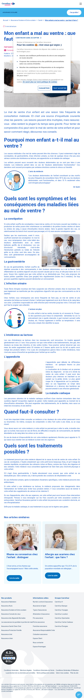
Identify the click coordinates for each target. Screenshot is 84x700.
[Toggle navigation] (80, 4)
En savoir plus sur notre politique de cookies (40, 82)
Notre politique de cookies (45, 673)
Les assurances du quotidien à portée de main (17, 622)
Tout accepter (59, 88)
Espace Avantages (39, 646)
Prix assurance (38, 618)
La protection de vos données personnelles (20, 673)
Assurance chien (7, 638)
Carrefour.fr (59, 602)
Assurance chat (6, 634)
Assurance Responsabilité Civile (44, 630)
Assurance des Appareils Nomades (13, 618)
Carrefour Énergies (61, 626)
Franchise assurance (40, 626)
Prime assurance (39, 622)
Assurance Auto (6, 606)
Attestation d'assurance (41, 614)
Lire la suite (14, 578)
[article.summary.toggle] (78, 694)
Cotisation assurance (40, 634)
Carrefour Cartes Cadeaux (64, 622)
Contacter (10, 50)
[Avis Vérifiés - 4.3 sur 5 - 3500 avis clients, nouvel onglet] (9, 657)
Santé (40, 20)
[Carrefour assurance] (8, 4)
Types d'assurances (40, 610)
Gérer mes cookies (62, 673)
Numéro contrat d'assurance (43, 602)
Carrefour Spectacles (62, 618)
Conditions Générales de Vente (44, 670)
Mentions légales (26, 670)
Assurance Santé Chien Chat (11, 626)
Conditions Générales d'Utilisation (67, 670)
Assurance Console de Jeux (10, 614)
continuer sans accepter (27, 38)
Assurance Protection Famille (11, 630)
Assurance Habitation (8, 602)
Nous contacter (38, 642)
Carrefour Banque (61, 606)
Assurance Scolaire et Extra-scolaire (23, 20)
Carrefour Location (61, 614)
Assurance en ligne (39, 606)
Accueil (5, 20)
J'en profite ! (74, 12)
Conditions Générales (11, 670)
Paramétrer (44, 88)
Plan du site (74, 673)
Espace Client (37, 638)
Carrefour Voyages (61, 610)
